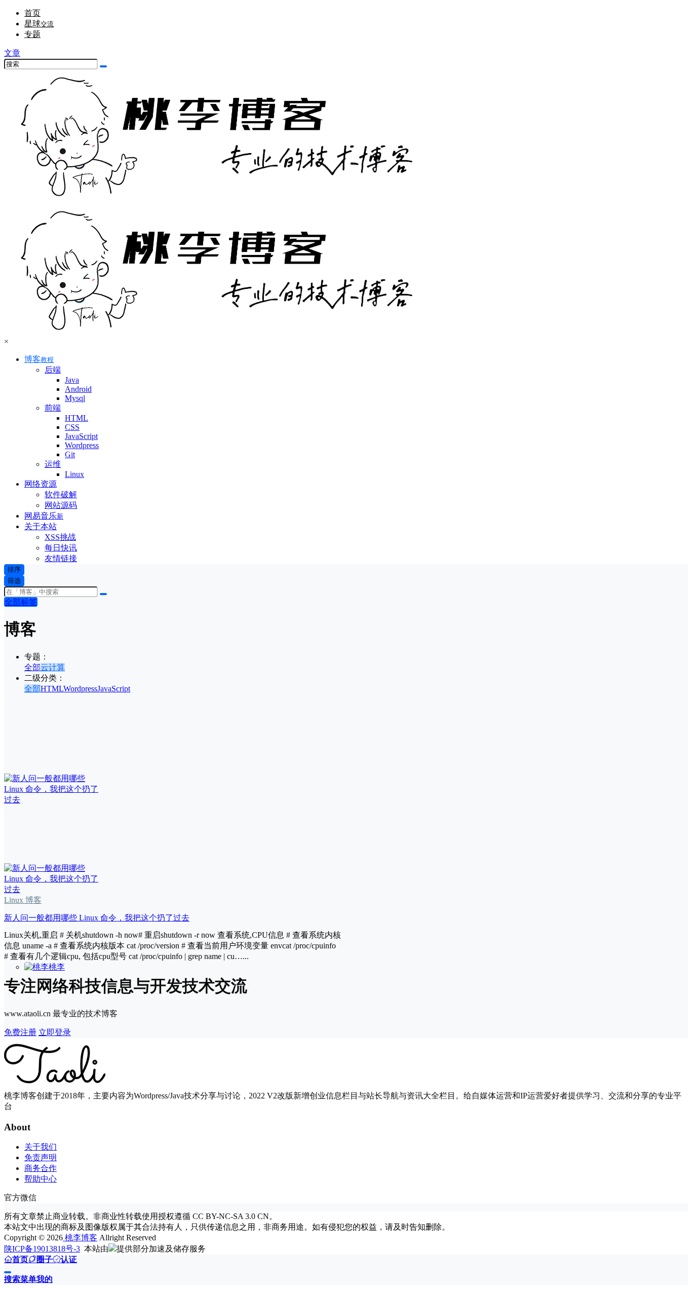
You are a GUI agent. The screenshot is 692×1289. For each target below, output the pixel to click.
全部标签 (21, 602)
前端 (53, 407)
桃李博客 (80, 1237)
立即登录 (55, 1032)
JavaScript (113, 688)
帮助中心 (40, 1178)
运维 (53, 464)
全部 (32, 667)
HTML (52, 688)
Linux (13, 900)
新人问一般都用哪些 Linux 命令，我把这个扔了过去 (96, 917)
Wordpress (80, 688)
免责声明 (40, 1157)
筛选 (14, 580)
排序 (14, 569)
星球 (39, 23)
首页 (32, 13)
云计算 (53, 667)
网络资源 (40, 484)
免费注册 (20, 1032)
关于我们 (40, 1147)
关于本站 (40, 526)
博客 (39, 359)
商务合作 (40, 1168)
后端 (53, 369)
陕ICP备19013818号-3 (42, 1248)
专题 (32, 34)
